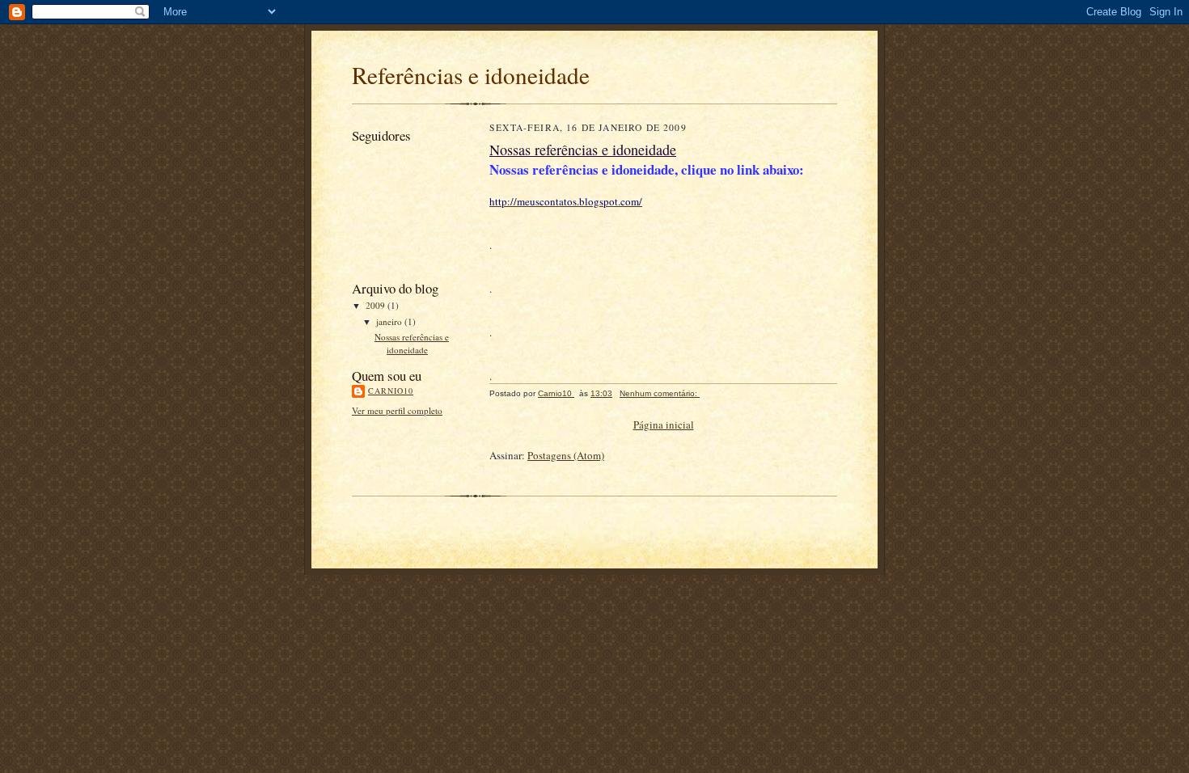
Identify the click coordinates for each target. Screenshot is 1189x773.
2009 (376, 305)
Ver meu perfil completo (397, 410)
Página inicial (663, 424)
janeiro (390, 321)
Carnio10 (390, 390)
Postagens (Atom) (565, 455)
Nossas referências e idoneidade (411, 343)
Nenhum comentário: (660, 393)
